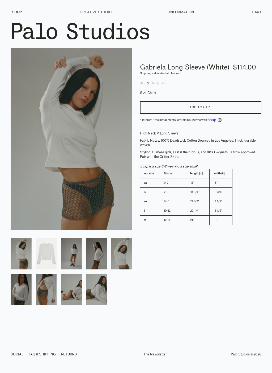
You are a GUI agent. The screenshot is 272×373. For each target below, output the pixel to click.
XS (142, 83)
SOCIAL (17, 354)
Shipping (145, 73)
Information (181, 12)
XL (163, 83)
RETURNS (69, 354)
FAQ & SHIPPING (42, 354)
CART (256, 12)
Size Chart (148, 93)
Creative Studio (96, 12)
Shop (17, 12)
